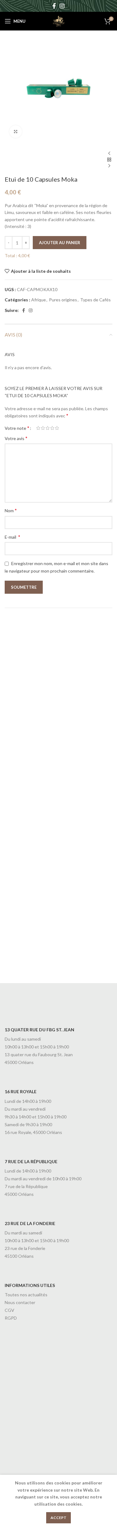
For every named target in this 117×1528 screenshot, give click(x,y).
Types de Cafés (95, 299)
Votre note (17, 427)
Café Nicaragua (36, 734)
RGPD (11, 1318)
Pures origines (63, 299)
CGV (9, 1310)
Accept (58, 1517)
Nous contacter (20, 1302)
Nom (11, 510)
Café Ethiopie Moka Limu (51, 845)
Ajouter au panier (59, 242)
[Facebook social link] (54, 6)
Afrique (38, 299)
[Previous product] (109, 154)
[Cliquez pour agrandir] (15, 131)
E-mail (12, 537)
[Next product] (109, 166)
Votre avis (16, 438)
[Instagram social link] (62, 6)
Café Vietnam (34, 957)
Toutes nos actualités (26, 1294)
